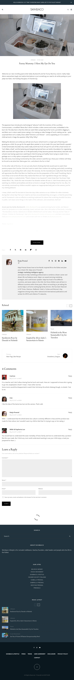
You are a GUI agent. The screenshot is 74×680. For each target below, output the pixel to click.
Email (4, 489)
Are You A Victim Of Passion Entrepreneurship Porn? (25, 636)
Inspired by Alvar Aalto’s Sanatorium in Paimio (36, 339)
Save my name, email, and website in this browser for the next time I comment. (26, 497)
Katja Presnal (23, 261)
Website (40, 489)
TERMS (30, 654)
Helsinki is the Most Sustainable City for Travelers (59, 335)
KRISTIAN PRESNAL (37, 585)
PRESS (23, 654)
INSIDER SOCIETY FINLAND (37, 577)
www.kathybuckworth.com (17, 217)
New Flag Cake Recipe (13, 355)
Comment (5, 458)
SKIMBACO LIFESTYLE (37, 574)
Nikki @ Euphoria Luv (17, 429)
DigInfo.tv (10, 224)
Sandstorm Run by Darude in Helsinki (9, 339)
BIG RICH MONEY (37, 569)
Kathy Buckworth (31, 207)
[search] (70, 536)
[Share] (10, 250)
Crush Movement (15, 634)
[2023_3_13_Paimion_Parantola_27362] (37, 321)
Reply (70, 376)
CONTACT (37, 657)
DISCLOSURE (51, 654)
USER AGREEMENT (39, 654)
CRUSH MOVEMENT (37, 572)
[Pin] (20, 250)
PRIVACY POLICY (63, 654)
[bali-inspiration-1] (5, 635)
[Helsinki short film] (61, 318)
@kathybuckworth (55, 217)
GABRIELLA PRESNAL (37, 582)
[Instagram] (36, 647)
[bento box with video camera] (37, 101)
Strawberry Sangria (53, 355)
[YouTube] (39, 647)
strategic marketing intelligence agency (30, 272)
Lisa (11, 398)
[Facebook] (34, 647)
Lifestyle (33, 60)
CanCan (12, 376)
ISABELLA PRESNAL (37, 580)
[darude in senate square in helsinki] (12, 321)
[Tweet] (15, 250)
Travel (52, 329)
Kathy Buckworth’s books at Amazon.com (41, 214)
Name (4, 480)
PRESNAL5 (37, 588)
